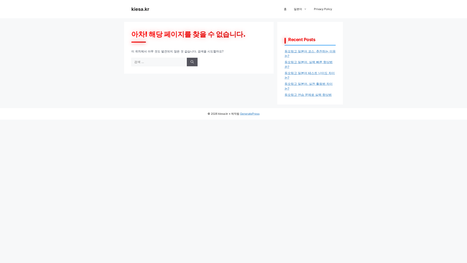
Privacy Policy (323, 9)
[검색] (192, 62)
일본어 (298, 9)
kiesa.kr (140, 9)
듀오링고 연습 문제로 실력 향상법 (308, 95)
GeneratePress (250, 113)
